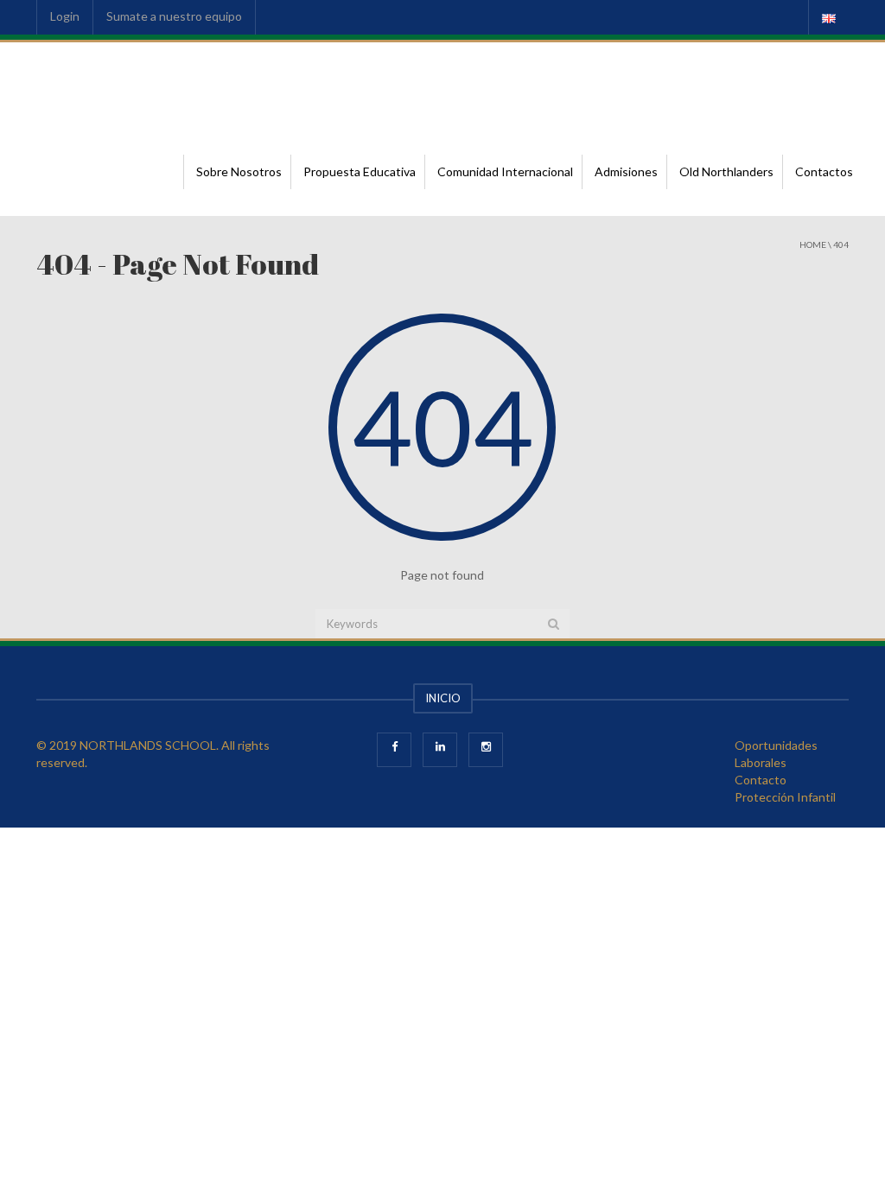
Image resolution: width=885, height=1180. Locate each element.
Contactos (824, 171)
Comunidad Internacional (505, 171)
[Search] (554, 623)
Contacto (760, 779)
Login (65, 16)
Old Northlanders (726, 171)
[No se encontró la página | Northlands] (118, 85)
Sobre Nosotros (239, 171)
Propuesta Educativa (359, 171)
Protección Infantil (785, 797)
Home (812, 244)
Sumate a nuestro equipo (174, 16)
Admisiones (626, 171)
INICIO (443, 698)
